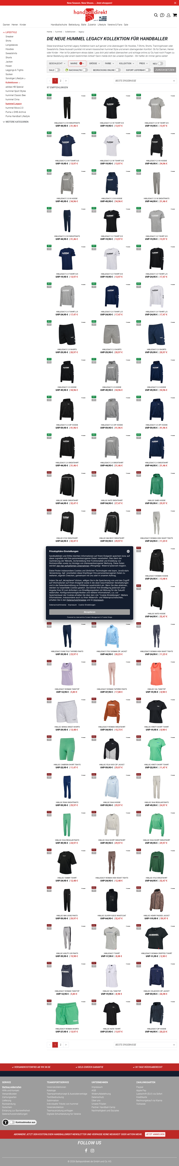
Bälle (83, 24)
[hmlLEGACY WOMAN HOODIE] (156, 562)
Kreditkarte (141, 1097)
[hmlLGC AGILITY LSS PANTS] (67, 940)
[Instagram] (92, 1150)
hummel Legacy (14, 103)
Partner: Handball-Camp (103, 1107)
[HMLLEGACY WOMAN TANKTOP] (67, 676)
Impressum (97, 1087)
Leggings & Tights (14, 70)
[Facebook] (86, 1150)
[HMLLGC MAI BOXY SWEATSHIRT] (112, 525)
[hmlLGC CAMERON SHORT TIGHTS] (67, 751)
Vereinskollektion (55, 1107)
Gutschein (7, 1107)
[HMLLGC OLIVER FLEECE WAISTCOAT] (112, 902)
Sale (126, 24)
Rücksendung (9, 1104)
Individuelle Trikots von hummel (62, 1104)
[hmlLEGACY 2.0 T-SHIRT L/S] (156, 260)
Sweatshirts (11, 53)
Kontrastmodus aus (25, 1122)
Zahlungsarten (9, 1097)
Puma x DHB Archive (16, 112)
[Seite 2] (66, 81)
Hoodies (10, 49)
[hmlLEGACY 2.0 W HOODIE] (156, 147)
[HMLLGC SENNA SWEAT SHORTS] (67, 713)
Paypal (139, 1087)
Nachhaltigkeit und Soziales (105, 1110)
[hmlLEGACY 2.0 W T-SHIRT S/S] (112, 109)
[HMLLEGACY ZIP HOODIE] (156, 1015)
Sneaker (9, 36)
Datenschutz (98, 1097)
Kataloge (51, 1090)
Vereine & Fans (115, 24)
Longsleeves (12, 45)
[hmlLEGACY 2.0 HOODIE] (67, 374)
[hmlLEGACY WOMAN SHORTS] (67, 1015)
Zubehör (92, 24)
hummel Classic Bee (16, 95)
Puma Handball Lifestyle (18, 116)
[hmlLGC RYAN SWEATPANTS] (67, 789)
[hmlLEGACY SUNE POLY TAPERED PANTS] (67, 638)
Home (49, 32)
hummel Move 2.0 (14, 108)
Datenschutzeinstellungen (15, 1114)
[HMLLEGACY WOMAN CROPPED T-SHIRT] (156, 940)
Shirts (8, 40)
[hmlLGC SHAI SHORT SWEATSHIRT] (112, 827)
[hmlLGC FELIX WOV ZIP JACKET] (112, 751)
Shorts (9, 57)
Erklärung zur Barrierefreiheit (16, 1110)
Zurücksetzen (164, 69)
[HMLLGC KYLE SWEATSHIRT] (67, 525)
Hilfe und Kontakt (10, 1090)
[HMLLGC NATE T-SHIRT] (112, 1015)
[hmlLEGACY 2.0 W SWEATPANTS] (67, 109)
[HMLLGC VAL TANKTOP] (156, 676)
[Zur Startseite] (89, 15)
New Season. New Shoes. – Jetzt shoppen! (89, 3)
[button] (156, 15)
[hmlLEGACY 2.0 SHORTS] (67, 336)
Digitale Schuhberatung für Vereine (64, 1114)
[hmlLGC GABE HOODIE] (156, 487)
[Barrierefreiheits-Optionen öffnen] (5, 1122)
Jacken (9, 61)
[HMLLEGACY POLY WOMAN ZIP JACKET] (112, 638)
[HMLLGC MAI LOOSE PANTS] (67, 902)
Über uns (96, 1100)
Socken (9, 74)
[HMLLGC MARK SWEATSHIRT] (67, 487)
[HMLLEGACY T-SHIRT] (112, 940)
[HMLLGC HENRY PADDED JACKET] (156, 902)
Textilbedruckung (55, 1097)
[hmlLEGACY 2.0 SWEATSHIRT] (67, 449)
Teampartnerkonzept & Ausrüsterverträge (67, 1093)
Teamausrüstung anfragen (60, 1110)
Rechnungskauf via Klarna (149, 1100)
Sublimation (53, 1100)
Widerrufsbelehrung (101, 1093)
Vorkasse (140, 1104)
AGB (94, 1090)
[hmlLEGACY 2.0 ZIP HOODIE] (67, 411)
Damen (6, 24)
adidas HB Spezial (14, 87)
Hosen (9, 66)
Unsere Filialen (99, 1104)
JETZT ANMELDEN (155, 1134)
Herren (15, 24)
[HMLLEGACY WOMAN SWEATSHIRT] (112, 713)
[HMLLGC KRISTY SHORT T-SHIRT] (156, 713)
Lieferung (6, 1100)
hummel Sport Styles (16, 91)
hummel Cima (12, 99)
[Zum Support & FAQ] (162, 15)
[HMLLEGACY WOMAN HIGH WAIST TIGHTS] (156, 525)
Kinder (23, 24)
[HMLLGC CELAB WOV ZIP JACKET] (156, 978)
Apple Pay (141, 1090)
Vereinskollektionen (56, 1087)
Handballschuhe (59, 24)
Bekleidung (74, 24)
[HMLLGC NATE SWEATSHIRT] (112, 487)
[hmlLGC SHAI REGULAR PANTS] (156, 789)
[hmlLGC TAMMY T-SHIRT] (67, 864)
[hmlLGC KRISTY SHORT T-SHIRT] (156, 751)
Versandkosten (9, 1093)
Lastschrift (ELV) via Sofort (149, 1093)
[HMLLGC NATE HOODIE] (156, 600)
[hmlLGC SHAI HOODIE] (112, 789)
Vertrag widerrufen (11, 1087)
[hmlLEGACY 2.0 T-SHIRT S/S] (112, 223)
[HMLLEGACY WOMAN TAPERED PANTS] (112, 676)
